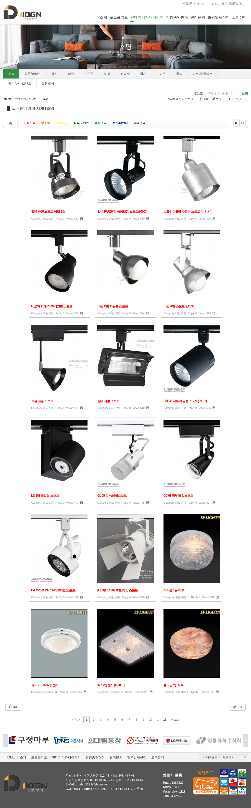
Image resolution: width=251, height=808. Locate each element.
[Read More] (59, 178)
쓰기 (218, 98)
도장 (107, 74)
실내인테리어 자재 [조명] (33, 108)
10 (150, 719)
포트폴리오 (119, 17)
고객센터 (239, 17)
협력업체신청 (219, 17)
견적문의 (197, 17)
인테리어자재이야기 (146, 17)
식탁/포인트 (81, 123)
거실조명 (29, 123)
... (157, 719)
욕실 (54, 74)
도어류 (161, 74)
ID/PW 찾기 (237, 4)
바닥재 (125, 74)
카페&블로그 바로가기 (219, 757)
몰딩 (179, 74)
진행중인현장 (177, 17)
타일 (71, 74)
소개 (103, 17)
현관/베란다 (120, 123)
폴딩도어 (47, 83)
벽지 (143, 74)
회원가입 (217, 4)
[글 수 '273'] (11, 123)
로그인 (201, 4)
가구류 (89, 74)
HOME (187, 4)
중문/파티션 (33, 74)
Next (174, 719)
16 (164, 719)
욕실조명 (101, 123)
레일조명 (140, 123)
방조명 (45, 123)
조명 (125, 46)
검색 (206, 98)
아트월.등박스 (202, 74)
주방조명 (62, 123)
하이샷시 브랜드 (19, 83)
